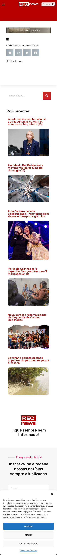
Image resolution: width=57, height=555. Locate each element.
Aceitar (28, 526)
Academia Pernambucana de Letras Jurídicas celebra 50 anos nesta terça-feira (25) (27, 122)
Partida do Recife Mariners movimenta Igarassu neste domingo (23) (25, 168)
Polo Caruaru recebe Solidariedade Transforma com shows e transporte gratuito (28, 214)
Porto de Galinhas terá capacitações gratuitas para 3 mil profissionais (27, 271)
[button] (52, 494)
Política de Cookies (28, 550)
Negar (28, 534)
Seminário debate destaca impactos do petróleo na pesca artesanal (28, 360)
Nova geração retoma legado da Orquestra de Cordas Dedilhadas (27, 317)
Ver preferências (28, 543)
